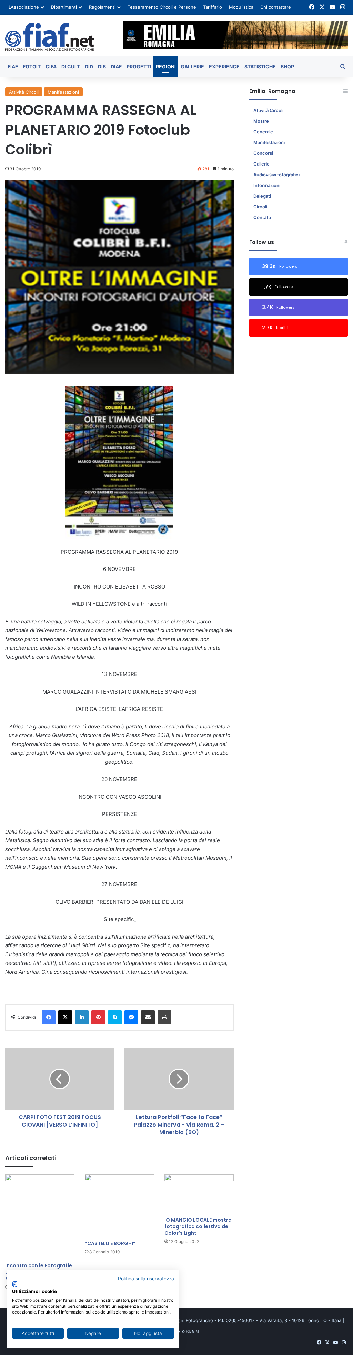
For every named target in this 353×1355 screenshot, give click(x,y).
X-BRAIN (190, 1331)
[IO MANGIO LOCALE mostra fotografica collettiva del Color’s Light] (199, 1193)
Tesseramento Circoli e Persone (162, 7)
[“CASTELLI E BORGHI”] (119, 1205)
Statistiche (260, 66)
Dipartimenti (64, 7)
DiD (89, 66)
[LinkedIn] (82, 1017)
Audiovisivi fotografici (276, 174)
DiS (102, 66)
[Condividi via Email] (148, 1017)
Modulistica (241, 7)
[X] (65, 1017)
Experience (224, 66)
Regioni (166, 66)
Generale (263, 131)
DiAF (116, 66)
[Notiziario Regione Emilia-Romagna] (49, 37)
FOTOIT (32, 66)
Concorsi (263, 153)
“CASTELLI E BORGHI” (110, 1243)
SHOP (287, 66)
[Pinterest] (98, 1017)
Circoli (260, 206)
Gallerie (192, 66)
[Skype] (115, 1017)
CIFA (51, 66)
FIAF (13, 66)
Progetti (139, 66)
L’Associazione (24, 7)
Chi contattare (275, 7)
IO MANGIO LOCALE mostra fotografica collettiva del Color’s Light (198, 1226)
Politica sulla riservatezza (146, 1278)
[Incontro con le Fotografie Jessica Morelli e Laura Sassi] (39, 1216)
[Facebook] (49, 1017)
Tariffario (212, 7)
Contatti (262, 217)
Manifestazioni (63, 92)
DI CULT (70, 66)
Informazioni (266, 185)
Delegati (262, 196)
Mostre (261, 121)
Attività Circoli (24, 92)
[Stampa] (164, 1017)
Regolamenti (102, 7)
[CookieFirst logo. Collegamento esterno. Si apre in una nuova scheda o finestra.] (14, 1284)
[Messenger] (131, 1017)
